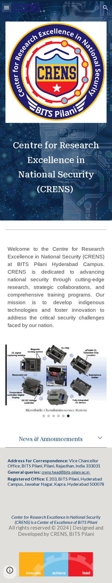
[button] (6, 7)
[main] (56, 167)
